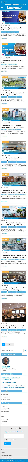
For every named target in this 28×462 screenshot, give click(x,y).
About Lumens (4, 449)
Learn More (4, 38)
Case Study (4, 64)
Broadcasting (4, 419)
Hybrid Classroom (21, 162)
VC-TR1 (19, 129)
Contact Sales (8, 4)
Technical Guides (5, 32)
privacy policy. (12, 439)
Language (23, 4)
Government (4, 421)
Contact (3, 452)
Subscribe (7, 443)
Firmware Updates (5, 399)
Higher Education (15, 32)
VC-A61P (19, 97)
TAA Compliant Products (6, 455)
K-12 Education (5, 411)
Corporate (3, 406)
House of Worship (5, 414)
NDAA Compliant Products (7, 458)
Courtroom (4, 424)
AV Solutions (4, 394)
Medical (3, 416)
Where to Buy (16, 4)
